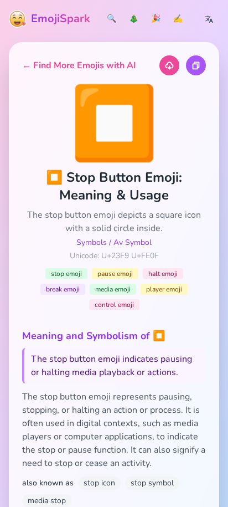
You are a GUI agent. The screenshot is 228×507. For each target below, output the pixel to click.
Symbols (91, 242)
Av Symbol (132, 242)
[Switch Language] (209, 19)
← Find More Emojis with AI (79, 65)
